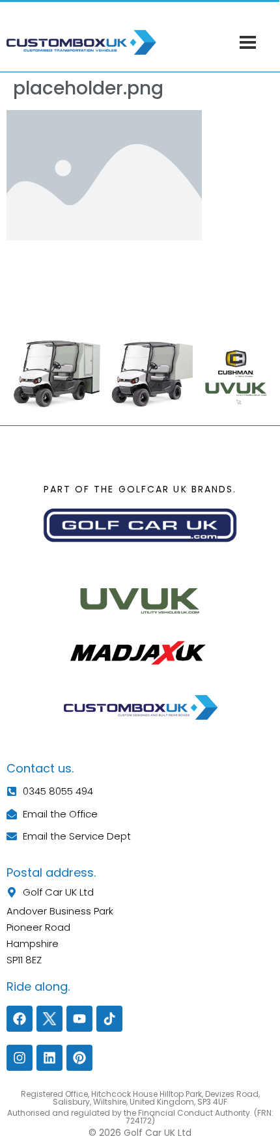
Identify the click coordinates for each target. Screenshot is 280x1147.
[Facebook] (20, 1019)
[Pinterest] (79, 1058)
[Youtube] (79, 1019)
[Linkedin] (49, 1058)
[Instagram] (20, 1058)
